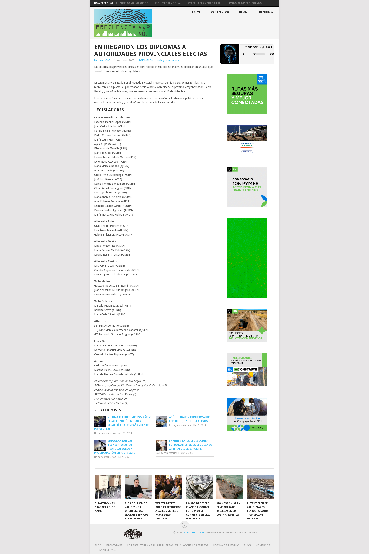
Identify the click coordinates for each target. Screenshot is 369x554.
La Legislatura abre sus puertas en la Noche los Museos (167, 545)
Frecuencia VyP (102, 60)
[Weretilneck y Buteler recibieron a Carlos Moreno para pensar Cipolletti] (168, 487)
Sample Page (108, 549)
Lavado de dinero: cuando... (245, 3)
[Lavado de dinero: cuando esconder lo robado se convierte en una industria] (199, 487)
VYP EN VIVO (220, 12)
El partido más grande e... (133, 3)
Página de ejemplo (226, 545)
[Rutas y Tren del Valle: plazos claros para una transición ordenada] (260, 487)
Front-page (114, 545)
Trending (265, 12)
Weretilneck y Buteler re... (205, 3)
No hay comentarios (168, 60)
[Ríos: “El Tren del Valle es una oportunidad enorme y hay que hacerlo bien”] (138, 487)
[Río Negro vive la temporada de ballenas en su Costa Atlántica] (229, 487)
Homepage (263, 545)
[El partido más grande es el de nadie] (108, 487)
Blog (243, 12)
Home (196, 12)
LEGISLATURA (145, 60)
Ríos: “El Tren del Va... (168, 3)
